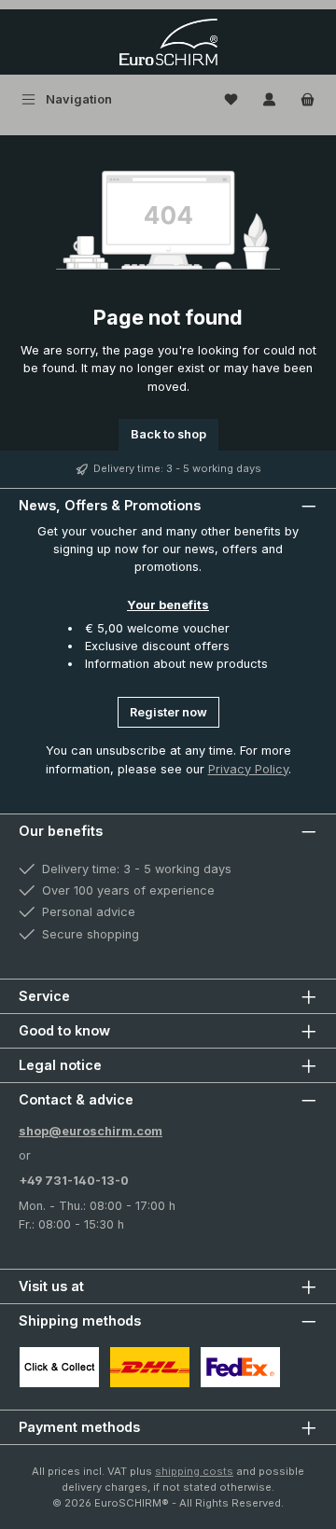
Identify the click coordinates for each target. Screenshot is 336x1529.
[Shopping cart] (307, 99)
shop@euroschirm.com (90, 1131)
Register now (168, 712)
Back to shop (168, 434)
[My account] (269, 99)
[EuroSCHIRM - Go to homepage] (168, 42)
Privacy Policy (248, 769)
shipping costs (194, 1471)
